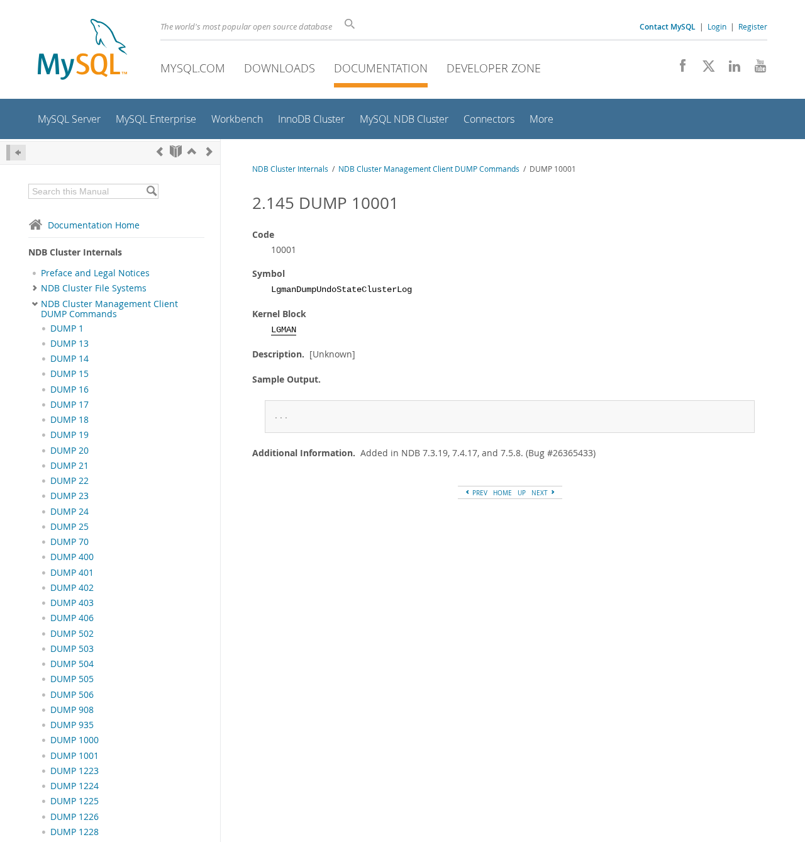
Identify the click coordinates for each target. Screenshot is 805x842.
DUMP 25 (69, 526)
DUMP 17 (69, 404)
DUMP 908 (72, 710)
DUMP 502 (72, 633)
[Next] (209, 151)
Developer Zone (494, 68)
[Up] (191, 151)
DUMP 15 (69, 373)
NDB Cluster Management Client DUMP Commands (109, 309)
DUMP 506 (72, 694)
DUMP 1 (67, 328)
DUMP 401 (72, 572)
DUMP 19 (69, 435)
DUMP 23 (69, 496)
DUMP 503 (72, 648)
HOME (502, 492)
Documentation (381, 68)
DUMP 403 (72, 603)
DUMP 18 (69, 419)
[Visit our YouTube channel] (755, 69)
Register (752, 26)
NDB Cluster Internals (290, 169)
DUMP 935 (72, 725)
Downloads (279, 68)
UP (522, 492)
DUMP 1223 (74, 771)
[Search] (151, 191)
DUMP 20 (69, 450)
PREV (478, 492)
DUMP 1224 (74, 786)
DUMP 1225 (74, 801)
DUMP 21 (69, 465)
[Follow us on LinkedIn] (729, 69)
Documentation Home (94, 225)
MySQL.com (192, 68)
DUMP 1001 (74, 755)
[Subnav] (35, 288)
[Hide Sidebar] (16, 152)
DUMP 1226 (74, 816)
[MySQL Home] (82, 51)
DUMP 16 (69, 389)
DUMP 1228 (74, 832)
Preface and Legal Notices (95, 273)
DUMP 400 (72, 557)
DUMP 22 (69, 480)
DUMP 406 (72, 618)
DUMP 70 (69, 541)
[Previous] (159, 151)
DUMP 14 (69, 358)
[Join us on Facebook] (678, 69)
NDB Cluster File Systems (94, 288)
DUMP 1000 (74, 740)
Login (717, 26)
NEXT (540, 492)
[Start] (176, 151)
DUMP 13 (69, 343)
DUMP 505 (72, 679)
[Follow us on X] (704, 69)
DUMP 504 (72, 664)
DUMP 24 (69, 511)
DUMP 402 (72, 587)
